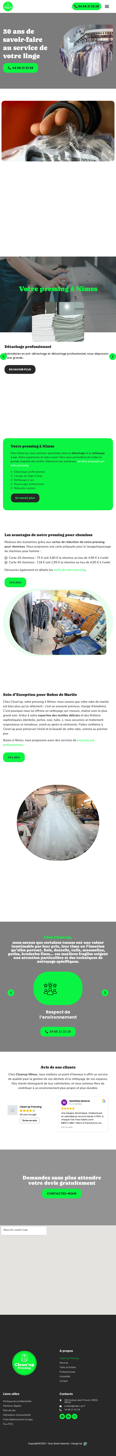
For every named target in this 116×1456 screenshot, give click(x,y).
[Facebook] (62, 1416)
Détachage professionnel (28, 346)
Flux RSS (8, 1424)
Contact (64, 1381)
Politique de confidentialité (17, 1401)
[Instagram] (74, 1416)
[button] (107, 6)
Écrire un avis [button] (30, 1120)
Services (64, 1362)
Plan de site (9, 1410)
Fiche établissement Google (18, 1419)
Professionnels (67, 1372)
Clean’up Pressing (69, 1358)
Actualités (65, 1376)
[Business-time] (68, 1416)
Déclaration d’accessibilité (17, 1415)
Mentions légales (12, 1406)
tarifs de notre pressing (70, 570)
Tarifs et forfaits (68, 1367)
